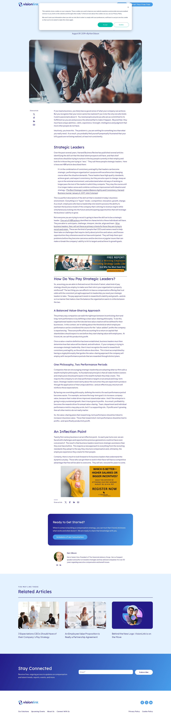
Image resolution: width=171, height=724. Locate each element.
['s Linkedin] (60, 565)
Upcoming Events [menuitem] (38, 711)
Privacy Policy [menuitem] (134, 711)
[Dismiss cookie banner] (128, 7)
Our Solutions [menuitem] (23, 711)
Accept (105, 25)
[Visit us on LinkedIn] (151, 702)
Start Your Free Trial (141, 4)
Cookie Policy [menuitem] (147, 711)
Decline (121, 25)
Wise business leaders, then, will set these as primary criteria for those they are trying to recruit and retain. (88, 226)
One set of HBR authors (70, 220)
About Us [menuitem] (50, 711)
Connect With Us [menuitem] (63, 711)
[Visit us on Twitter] (146, 702)
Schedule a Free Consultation (70, 537)
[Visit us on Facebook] (142, 702)
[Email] (57, 565)
